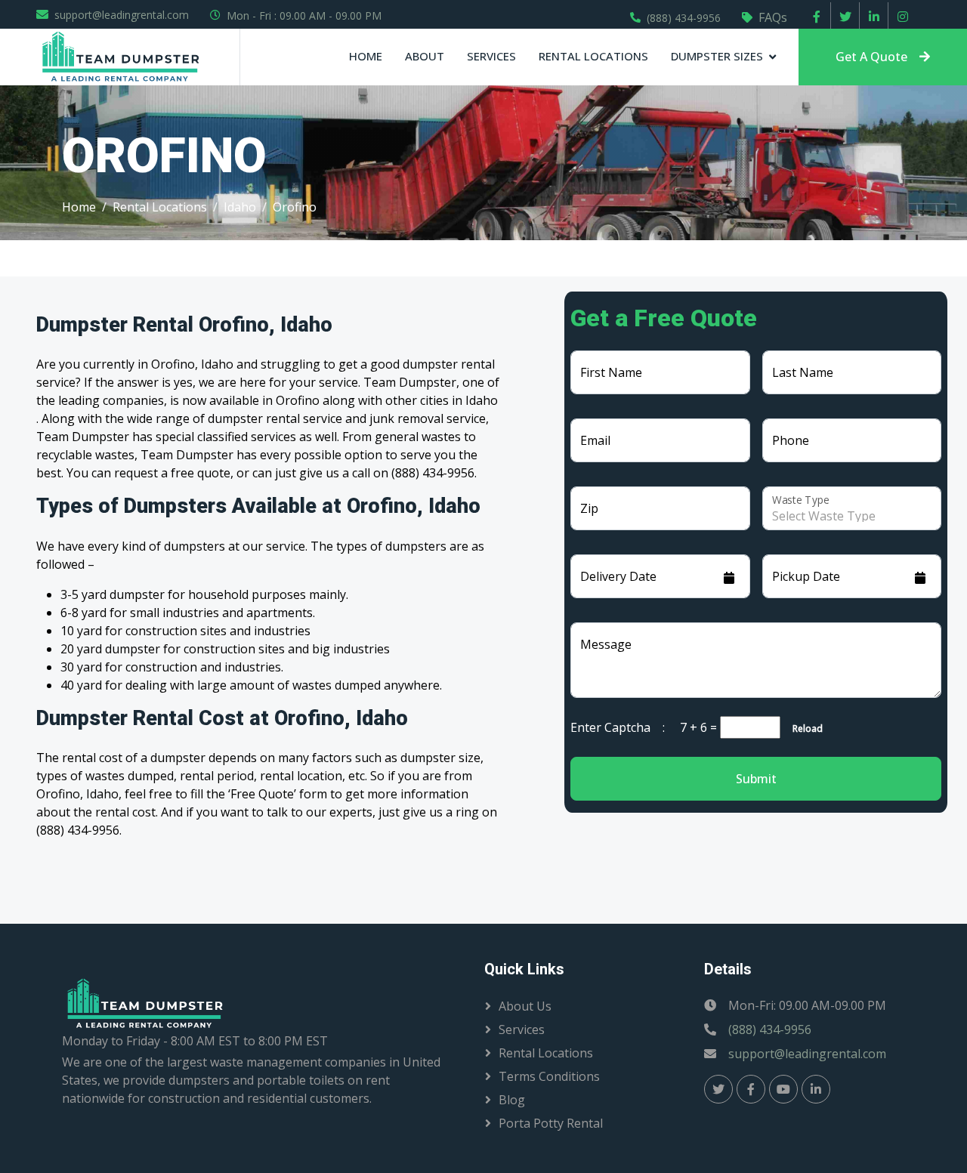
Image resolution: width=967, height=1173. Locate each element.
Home (365, 55)
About (424, 55)
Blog (512, 1099)
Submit (756, 778)
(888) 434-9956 (684, 18)
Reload (803, 728)
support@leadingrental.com (121, 15)
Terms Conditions (549, 1076)
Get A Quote (871, 56)
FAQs (772, 17)
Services (491, 55)
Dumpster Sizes (717, 55)
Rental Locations (593, 55)
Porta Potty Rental (551, 1123)
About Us (525, 1006)
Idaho (240, 207)
